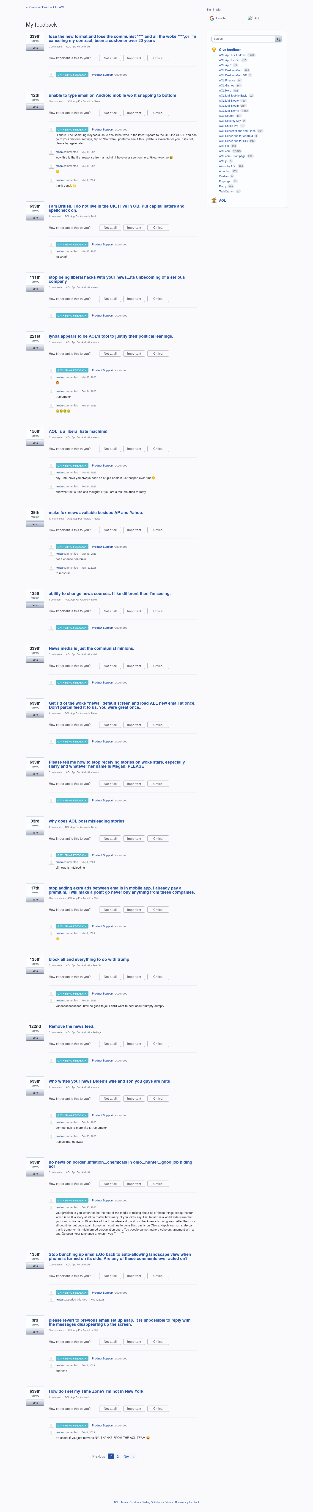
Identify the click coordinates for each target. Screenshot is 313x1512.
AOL (222, 200)
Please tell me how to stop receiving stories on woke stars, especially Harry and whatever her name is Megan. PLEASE (117, 764)
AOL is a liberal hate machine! (78, 431)
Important (136, 58)
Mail (93, 216)
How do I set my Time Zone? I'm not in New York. (97, 1391)
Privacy (169, 1502)
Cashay (224, 176)
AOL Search (227, 115)
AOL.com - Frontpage (232, 156)
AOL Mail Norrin (229, 110)
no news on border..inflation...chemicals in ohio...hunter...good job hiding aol (120, 1164)
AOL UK (224, 146)
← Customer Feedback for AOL (45, 7)
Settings (97, 1032)
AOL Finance (227, 80)
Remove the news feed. (71, 1026)
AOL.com (225, 151)
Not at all (112, 58)
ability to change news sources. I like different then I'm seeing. (110, 593)
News (97, 101)
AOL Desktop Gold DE (233, 75)
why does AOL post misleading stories (86, 821)
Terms (124, 1502)
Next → (129, 1456)
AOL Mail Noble (229, 100)
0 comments (56, 46)
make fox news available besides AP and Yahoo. (96, 512)
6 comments (56, 287)
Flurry (223, 186)
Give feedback (230, 49)
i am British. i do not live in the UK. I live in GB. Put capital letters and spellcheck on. (116, 208)
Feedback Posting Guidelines (146, 1502)
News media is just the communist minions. (91, 648)
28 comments (56, 898)
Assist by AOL (228, 166)
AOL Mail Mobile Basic (233, 95)
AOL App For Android (78, 46)
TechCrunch (227, 191)
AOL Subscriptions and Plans (237, 131)
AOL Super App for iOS (233, 141)
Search (97, 965)
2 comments (56, 1087)
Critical (161, 58)
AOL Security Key (230, 120)
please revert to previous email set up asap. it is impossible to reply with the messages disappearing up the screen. (120, 1322)
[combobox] (244, 39)
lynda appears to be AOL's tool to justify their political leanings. (111, 336)
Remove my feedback (187, 1502)
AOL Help (225, 90)
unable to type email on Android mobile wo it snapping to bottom (112, 95)
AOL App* (225, 65)
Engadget (225, 181)
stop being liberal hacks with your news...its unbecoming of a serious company (117, 279)
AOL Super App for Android (236, 136)
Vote (35, 48)
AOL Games (227, 85)
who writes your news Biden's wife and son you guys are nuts (109, 1081)
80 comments (56, 1330)
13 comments (56, 518)
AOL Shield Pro (229, 126)
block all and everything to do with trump (89, 959)
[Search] (278, 39)
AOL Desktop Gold (231, 70)
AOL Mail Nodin (229, 105)
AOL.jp (223, 161)
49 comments (56, 101)
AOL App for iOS (229, 60)
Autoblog (225, 171)
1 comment (55, 216)
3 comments (56, 342)
